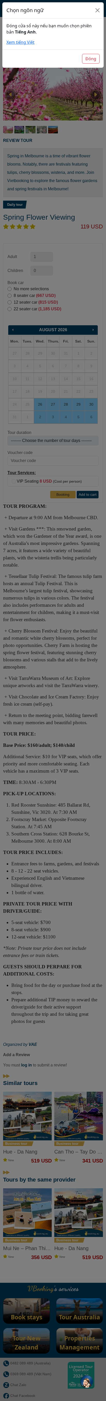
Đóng (90, 59)
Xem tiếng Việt (20, 42)
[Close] (97, 10)
